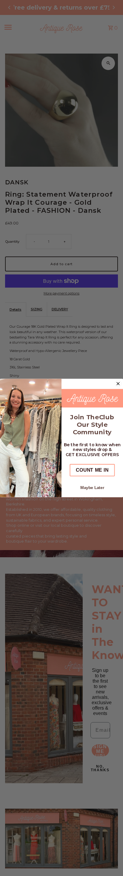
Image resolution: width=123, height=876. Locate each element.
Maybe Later (92, 487)
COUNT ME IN (92, 470)
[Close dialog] (118, 383)
